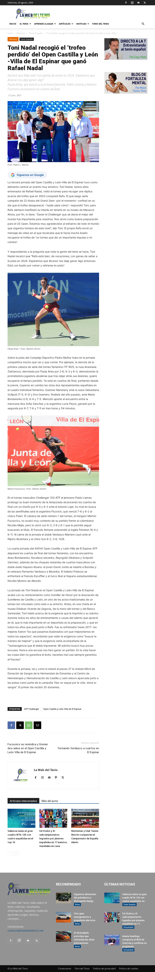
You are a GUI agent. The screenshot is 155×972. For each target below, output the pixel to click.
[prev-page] (10, 853)
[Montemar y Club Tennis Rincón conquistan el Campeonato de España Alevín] (85, 818)
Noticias (81, 23)
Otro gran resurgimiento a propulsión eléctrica (84, 917)
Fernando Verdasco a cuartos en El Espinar (78, 750)
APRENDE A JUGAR (43, 23)
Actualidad (128, 927)
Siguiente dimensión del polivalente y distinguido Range (85, 897)
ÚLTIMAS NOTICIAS (119, 884)
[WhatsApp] (29, 725)
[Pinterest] (57, 777)
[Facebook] (126, 2)
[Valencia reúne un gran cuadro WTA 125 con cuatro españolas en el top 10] (21, 818)
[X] (144, 2)
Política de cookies (128, 968)
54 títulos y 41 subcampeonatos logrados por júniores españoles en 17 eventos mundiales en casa (53, 838)
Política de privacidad (104, 968)
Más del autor (50, 801)
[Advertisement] (103, 13)
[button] (142, 24)
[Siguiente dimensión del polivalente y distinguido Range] (63, 898)
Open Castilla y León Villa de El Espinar (62, 708)
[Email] (37, 725)
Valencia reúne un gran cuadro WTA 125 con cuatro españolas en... (134, 897)
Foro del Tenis (82, 968)
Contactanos (64, 968)
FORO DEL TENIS (100, 23)
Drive (77, 904)
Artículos (65, 23)
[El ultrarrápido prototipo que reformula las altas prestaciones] (63, 936)
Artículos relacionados (23, 801)
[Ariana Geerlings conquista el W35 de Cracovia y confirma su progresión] (111, 940)
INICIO (12, 23)
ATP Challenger (31, 708)
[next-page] (16, 853)
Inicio (10, 33)
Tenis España (36, 33)
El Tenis (24, 23)
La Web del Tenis (45, 770)
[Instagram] (132, 2)
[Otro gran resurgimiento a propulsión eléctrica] (63, 917)
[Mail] (138, 2)
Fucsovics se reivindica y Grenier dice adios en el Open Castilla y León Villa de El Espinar (28, 748)
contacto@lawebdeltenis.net (25, 930)
